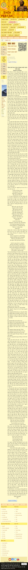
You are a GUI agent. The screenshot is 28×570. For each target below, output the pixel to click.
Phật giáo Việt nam (19, 534)
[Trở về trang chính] (10, 560)
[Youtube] (18, 560)
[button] (5, 19)
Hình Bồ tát (4, 547)
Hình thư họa (4, 555)
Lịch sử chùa (4, 511)
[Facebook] (12, 560)
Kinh (16, 517)
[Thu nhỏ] (9, 43)
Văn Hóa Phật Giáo (5, 523)
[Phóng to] (13, 43)
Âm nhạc (3, 538)
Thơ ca (3, 534)
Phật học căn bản (19, 515)
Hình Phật (4, 545)
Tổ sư (17, 532)
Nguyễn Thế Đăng (12, 62)
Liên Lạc (3, 515)
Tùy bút (3, 532)
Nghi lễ (3, 526)
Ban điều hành (4, 513)
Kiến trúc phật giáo (5, 528)
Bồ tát (17, 528)
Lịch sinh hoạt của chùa (6, 521)
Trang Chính (4, 506)
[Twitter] (15, 560)
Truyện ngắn (4, 530)
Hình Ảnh (3, 540)
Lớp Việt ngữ (4, 517)
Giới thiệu (4, 509)
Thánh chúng (18, 530)
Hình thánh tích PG (5, 551)
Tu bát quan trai (5, 519)
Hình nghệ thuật (5, 553)
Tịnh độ (17, 509)
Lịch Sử (16, 523)
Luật (16, 519)
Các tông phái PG (19, 538)
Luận (16, 521)
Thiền (17, 511)
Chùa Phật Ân (4, 543)
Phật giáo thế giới (19, 536)
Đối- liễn (3, 536)
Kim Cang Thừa (18, 513)
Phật (16, 526)
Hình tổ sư (4, 549)
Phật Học (16, 506)
